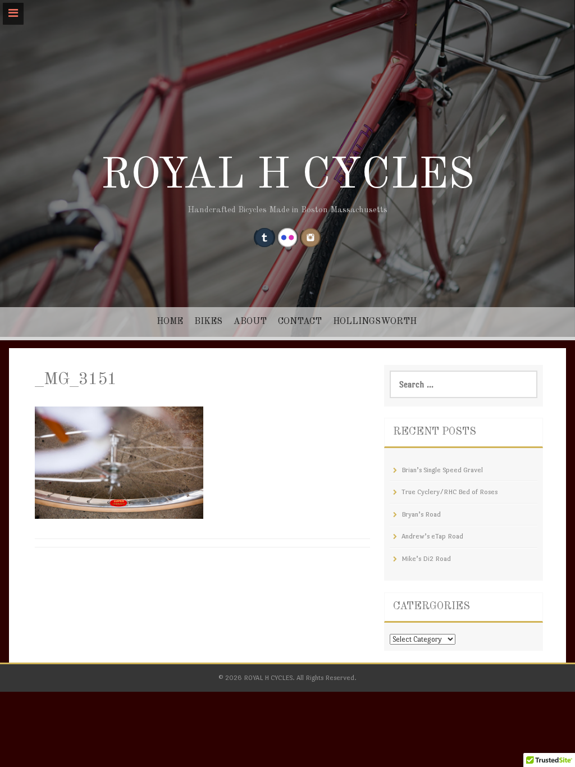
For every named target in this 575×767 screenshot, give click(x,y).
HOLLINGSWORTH (375, 321)
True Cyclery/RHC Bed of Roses (449, 492)
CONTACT (300, 321)
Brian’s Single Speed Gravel (442, 470)
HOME (170, 321)
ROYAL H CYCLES (287, 176)
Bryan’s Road (421, 514)
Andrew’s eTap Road (432, 536)
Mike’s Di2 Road (426, 559)
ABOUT (250, 321)
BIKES (208, 321)
